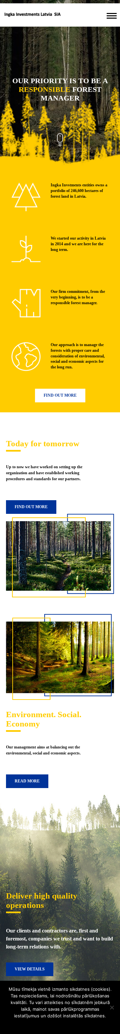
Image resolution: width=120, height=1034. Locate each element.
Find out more (60, 395)
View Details (30, 969)
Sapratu (60, 1024)
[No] (111, 1007)
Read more (27, 781)
